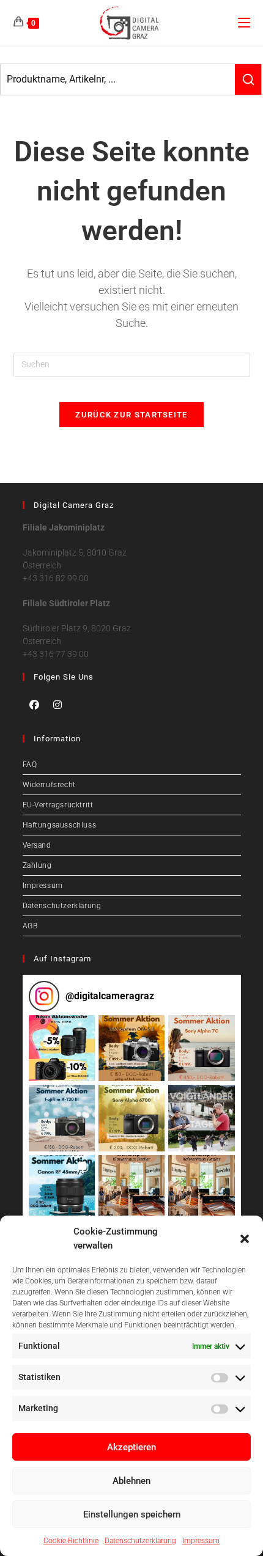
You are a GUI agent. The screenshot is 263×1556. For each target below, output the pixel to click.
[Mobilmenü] (244, 22)
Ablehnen (131, 1480)
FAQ (30, 764)
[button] (245, 1239)
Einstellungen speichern (131, 1514)
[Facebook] (34, 704)
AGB (30, 926)
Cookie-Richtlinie (70, 1540)
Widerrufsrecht (49, 784)
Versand (37, 845)
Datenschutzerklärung (140, 1540)
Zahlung (37, 865)
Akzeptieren (131, 1447)
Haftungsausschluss (60, 825)
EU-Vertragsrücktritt (58, 805)
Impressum (201, 1540)
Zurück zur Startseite (131, 414)
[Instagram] (57, 704)
